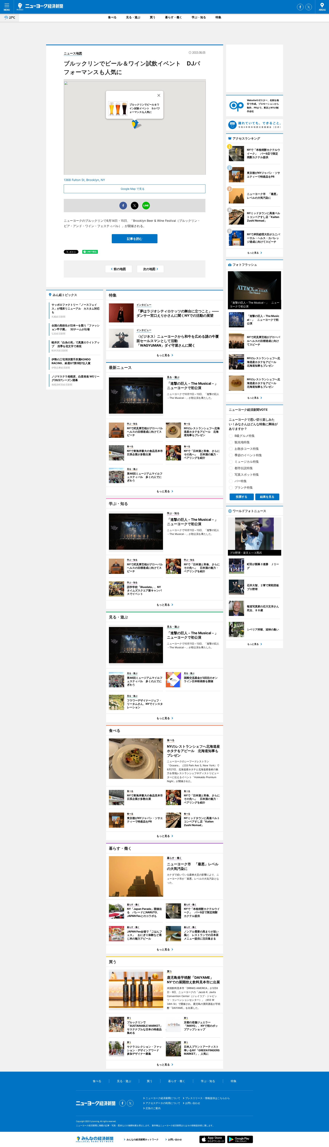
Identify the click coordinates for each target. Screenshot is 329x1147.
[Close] (158, 95)
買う (153, 17)
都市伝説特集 (244, 468)
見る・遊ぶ (133, 17)
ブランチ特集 (244, 487)
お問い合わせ (192, 1103)
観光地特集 (242, 442)
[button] (143, 129)
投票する (241, 496)
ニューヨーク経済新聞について (163, 1098)
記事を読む (134, 239)
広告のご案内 (153, 1108)
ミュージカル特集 (247, 461)
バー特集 (241, 481)
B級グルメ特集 (245, 435)
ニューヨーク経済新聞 (40, 6)
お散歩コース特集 (247, 448)
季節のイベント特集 (248, 455)
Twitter (308, 7)
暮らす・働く (173, 17)
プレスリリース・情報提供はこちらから (207, 1098)
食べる (112, 17)
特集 (218, 17)
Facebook (300, 7)
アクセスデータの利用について (163, 1103)
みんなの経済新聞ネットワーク (94, 1139)
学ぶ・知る (199, 17)
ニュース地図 (73, 53)
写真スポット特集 (247, 474)
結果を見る (267, 496)
